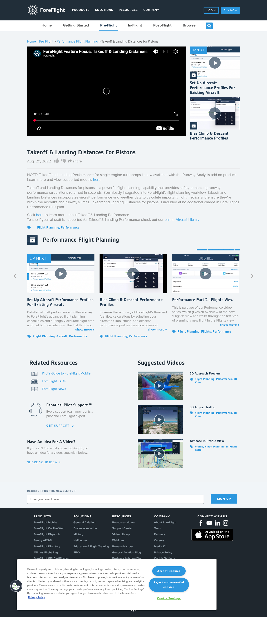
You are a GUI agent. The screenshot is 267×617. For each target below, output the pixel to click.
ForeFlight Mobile (45, 522)
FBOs (77, 552)
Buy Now (230, 10)
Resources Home (123, 522)
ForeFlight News (54, 389)
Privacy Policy (163, 552)
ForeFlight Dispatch (47, 534)
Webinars (118, 540)
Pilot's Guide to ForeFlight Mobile (66, 373)
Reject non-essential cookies (169, 585)
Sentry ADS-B (43, 540)
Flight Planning (48, 227)
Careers (159, 540)
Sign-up (224, 499)
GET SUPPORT (58, 426)
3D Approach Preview (205, 373)
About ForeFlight (165, 522)
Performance (70, 227)
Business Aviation (85, 528)
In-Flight (135, 26)
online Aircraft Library (182, 219)
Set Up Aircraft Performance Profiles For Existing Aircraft (212, 87)
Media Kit (160, 546)
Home (47, 26)
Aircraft (61, 336)
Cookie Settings (169, 598)
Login (211, 10)
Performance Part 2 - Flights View (202, 299)
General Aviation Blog (126, 552)
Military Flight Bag (46, 552)
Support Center (122, 528)
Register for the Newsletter (51, 491)
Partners (159, 534)
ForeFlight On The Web (49, 528)
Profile (199, 446)
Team (157, 528)
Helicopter (80, 540)
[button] (16, 586)
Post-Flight (162, 26)
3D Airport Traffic (202, 407)
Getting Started (76, 26)
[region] (117, 584)
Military (78, 534)
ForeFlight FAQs (53, 381)
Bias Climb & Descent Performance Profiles (209, 136)
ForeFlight (46, 10)
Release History (122, 546)
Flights (206, 331)
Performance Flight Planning (77, 41)
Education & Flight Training (91, 546)
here (97, 179)
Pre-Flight (108, 26)
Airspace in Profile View (207, 441)
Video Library (121, 534)
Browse (189, 26)
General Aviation (84, 522)
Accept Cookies (168, 571)
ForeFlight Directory (47, 546)
